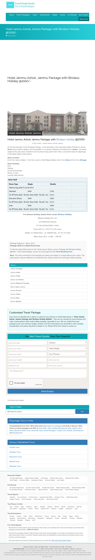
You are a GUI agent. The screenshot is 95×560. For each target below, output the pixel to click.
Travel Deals (11, 36)
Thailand (12, 520)
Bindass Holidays (65, 214)
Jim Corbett (13, 508)
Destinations (45, 15)
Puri (64, 430)
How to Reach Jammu (17, 287)
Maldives (79, 518)
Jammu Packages (16, 268)
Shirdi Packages (50, 430)
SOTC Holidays (26, 499)
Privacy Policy (49, 549)
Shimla (63, 507)
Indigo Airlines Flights (31, 478)
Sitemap (72, 549)
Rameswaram (78, 430)
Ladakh (61, 508)
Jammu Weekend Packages (19, 283)
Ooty (76, 508)
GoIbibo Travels (14, 499)
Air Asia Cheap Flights (33, 488)
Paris (25, 516)
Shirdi (36, 508)
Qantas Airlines (43, 489)
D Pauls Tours (33, 497)
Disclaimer (66, 549)
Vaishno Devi (45, 508)
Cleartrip (12, 497)
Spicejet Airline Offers (72, 478)
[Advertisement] (47, 57)
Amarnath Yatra (37, 430)
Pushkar (42, 507)
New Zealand (21, 518)
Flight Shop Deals (72, 497)
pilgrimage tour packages (52, 426)
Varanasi (29, 507)
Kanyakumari (17, 433)
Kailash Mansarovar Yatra (61, 428)
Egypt (71, 516)
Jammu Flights (15, 276)
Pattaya (27, 520)
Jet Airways (44, 478)
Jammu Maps (15, 298)
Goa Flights (60, 480)
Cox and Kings (22, 497)
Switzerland (38, 516)
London (18, 516)
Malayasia (49, 518)
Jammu (12, 265)
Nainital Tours (14, 461)
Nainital (79, 507)
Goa (11, 507)
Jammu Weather (15, 301)
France (46, 516)
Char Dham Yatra (45, 428)
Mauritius (64, 518)
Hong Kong (31, 518)
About (42, 549)
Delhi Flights (13, 480)
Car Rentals (72, 15)
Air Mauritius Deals (48, 488)
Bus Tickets (83, 15)
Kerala (16, 507)
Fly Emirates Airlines (16, 489)
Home (11, 15)
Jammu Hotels (15, 272)
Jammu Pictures (15, 290)
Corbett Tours (14, 447)
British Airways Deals (63, 488)
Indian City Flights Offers (41, 547)
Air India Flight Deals (16, 478)
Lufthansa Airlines (30, 489)
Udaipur (49, 507)
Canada (72, 518)
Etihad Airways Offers (78, 488)
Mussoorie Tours (15, 457)
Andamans (69, 508)
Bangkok (20, 520)
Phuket (57, 518)
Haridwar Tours (15, 452)
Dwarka (69, 430)
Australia (12, 518)
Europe (12, 516)
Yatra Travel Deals (52, 499)
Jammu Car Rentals (17, 279)
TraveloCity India (38, 499)
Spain (31, 516)
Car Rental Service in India (56, 547)
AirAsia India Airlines (56, 478)
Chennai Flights (50, 480)
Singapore (40, 518)
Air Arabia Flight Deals (17, 488)
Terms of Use (58, 549)
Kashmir (53, 508)
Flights (54, 15)
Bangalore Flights (37, 480)
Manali (57, 507)
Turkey (65, 516)
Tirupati (59, 430)
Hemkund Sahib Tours (22, 430)
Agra (22, 507)
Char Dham (68, 547)
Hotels (62, 15)
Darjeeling (22, 508)
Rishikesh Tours (15, 466)
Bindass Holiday (65, 139)
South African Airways (72, 489)
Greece (53, 516)
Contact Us (78, 549)
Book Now (84, 19)
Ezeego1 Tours (59, 497)
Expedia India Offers (46, 497)
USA (33, 520)
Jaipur (36, 507)
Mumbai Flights (24, 480)
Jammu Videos (15, 294)
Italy (59, 516)
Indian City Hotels (28, 547)
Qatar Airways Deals (56, 489)
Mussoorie (71, 507)
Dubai (77, 516)
